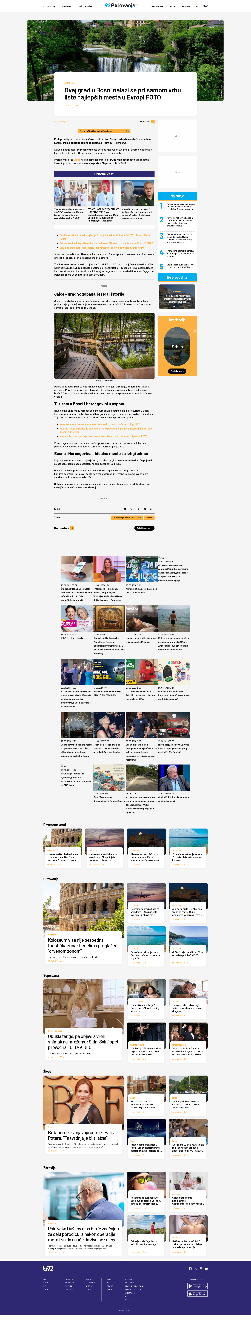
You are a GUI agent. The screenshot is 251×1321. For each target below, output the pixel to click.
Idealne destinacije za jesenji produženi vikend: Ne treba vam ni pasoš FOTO (103, 436)
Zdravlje (49, 1167)
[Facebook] (190, 1268)
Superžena (51, 975)
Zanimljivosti (157, 6)
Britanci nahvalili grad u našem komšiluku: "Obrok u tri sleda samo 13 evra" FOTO (106, 243)
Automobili (90, 1286)
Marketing (130, 1279)
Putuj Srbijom (49, 6)
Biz (44, 1286)
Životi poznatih (55, 1031)
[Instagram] (201, 1268)
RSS (127, 1296)
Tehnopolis (91, 1283)
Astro (175, 1001)
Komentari (146, 121)
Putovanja (50, 879)
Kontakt (129, 1300)
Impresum (129, 1283)
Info (45, 1279)
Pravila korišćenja (134, 1286)
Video (109, 1279)
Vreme (110, 1290)
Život (47, 1071)
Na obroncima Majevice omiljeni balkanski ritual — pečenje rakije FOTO (100, 424)
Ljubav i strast (137, 1001)
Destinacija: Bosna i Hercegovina (128, 517)
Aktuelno (186, 6)
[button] (174, 306)
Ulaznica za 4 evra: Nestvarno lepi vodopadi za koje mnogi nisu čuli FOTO (101, 247)
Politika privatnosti (134, 1290)
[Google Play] (197, 1286)
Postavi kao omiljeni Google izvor (96, 131)
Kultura (68, 1286)
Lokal (88, 1290)
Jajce (76, 159)
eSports (89, 1279)
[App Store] (197, 1293)
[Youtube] (206, 1268)
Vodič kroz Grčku (85, 6)
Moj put (172, 6)
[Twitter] (195, 1268)
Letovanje (66, 6)
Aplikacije (130, 1293)
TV (108, 1283)
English (110, 1286)
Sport (46, 1283)
